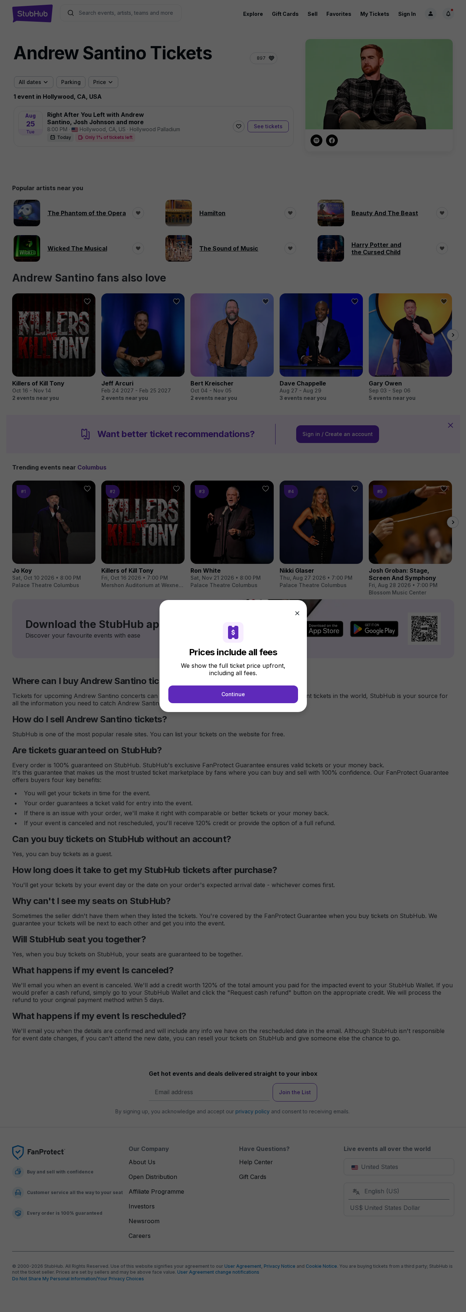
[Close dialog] (297, 613)
